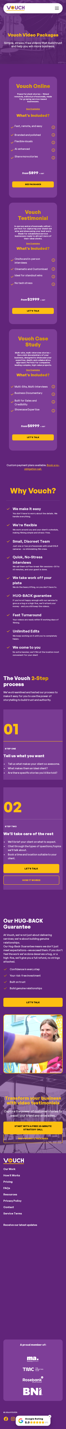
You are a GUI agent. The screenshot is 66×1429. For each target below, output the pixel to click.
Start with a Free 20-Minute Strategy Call (33, 1128)
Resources (10, 1194)
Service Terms (12, 1213)
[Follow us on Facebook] (5, 1418)
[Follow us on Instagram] (13, 1418)
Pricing (7, 1181)
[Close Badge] (49, 1416)
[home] (16, 8)
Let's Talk (33, 311)
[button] (56, 8)
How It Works (31, 880)
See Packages (33, 184)
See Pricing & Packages (33, 1138)
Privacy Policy (12, 1200)
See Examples (33, 109)
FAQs (6, 1188)
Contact (8, 1207)
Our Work (9, 1169)
